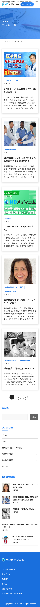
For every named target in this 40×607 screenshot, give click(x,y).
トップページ (6, 41)
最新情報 (5, 466)
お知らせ (5, 435)
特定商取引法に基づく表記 (12, 593)
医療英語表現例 (8, 460)
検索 (34, 417)
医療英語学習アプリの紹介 (12, 447)
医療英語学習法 (8, 454)
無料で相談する (26, 4)
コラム (4, 441)
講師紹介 (5, 579)
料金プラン (6, 574)
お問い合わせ (7, 588)
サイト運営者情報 (8, 569)
